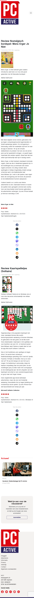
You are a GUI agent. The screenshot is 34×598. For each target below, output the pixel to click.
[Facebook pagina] (2, 591)
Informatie (4, 560)
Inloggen (4, 556)
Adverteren (4, 558)
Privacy (3, 562)
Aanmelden (17, 517)
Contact (3, 567)
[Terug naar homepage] (10, 13)
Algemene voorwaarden (8, 569)
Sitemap (3, 564)
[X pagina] (6, 591)
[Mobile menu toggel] (31, 13)
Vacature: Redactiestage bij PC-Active (14, 481)
